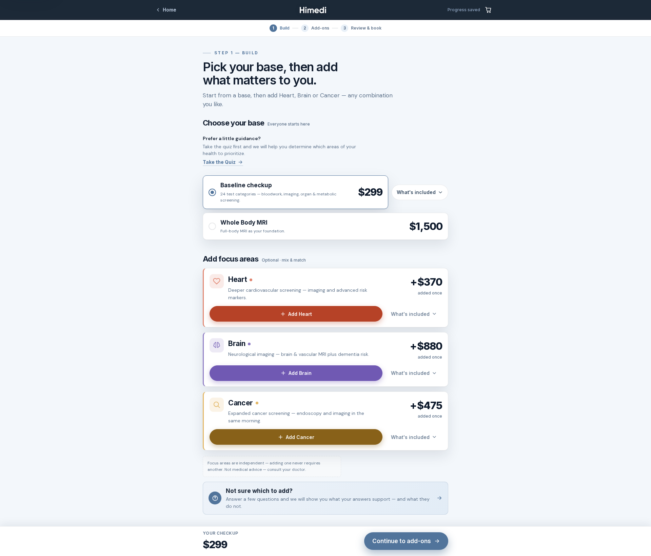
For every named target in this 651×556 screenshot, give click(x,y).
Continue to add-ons (401, 541)
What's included (416, 192)
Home (169, 10)
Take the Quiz (219, 162)
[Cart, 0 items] (488, 9)
